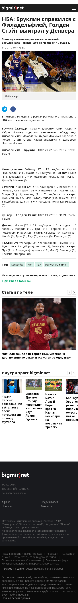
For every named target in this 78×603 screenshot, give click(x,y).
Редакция (52, 553)
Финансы (46, 506)
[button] (69, 292)
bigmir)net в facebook (16, 281)
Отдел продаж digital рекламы (44, 568)
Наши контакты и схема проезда (22, 553)
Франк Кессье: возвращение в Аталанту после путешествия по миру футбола (12, 409)
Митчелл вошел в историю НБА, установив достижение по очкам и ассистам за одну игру (36, 355)
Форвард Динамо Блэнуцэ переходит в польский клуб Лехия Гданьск (34, 406)
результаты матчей (56, 264)
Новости (7, 506)
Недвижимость (50, 502)
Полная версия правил (16, 598)
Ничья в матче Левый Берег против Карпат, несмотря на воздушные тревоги (53, 410)
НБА (39, 264)
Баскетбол (17, 264)
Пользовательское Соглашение (21, 560)
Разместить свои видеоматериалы (36, 557)
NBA (30, 264)
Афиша (6, 502)
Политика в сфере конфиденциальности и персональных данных (35, 562)
